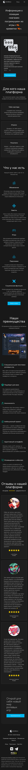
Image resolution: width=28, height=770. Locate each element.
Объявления (20, 738)
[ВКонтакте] (12, 749)
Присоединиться (10, 75)
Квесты (14, 740)
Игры (6, 744)
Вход (18, 2)
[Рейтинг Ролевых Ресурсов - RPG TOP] (14, 754)
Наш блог (19, 744)
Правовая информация (9, 738)
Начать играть (14, 303)
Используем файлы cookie (8, 757)
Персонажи (12, 744)
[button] (24, 2)
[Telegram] (16, 749)
